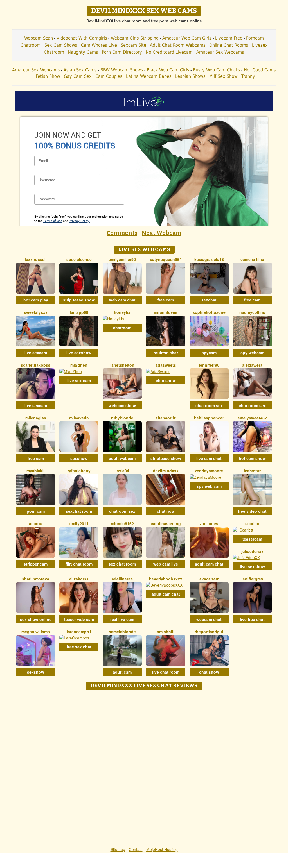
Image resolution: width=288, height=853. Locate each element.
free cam (166, 300)
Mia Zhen (78, 365)
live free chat (252, 619)
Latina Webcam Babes (149, 76)
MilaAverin (79, 418)
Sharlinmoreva (35, 579)
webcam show (122, 405)
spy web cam (209, 486)
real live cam (122, 619)
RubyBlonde (122, 418)
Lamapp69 (79, 312)
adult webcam (122, 458)
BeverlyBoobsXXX (165, 579)
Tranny (248, 76)
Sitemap (118, 849)
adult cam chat (209, 564)
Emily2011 (79, 523)
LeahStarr (252, 470)
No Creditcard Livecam (169, 52)
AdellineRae (122, 579)
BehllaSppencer (209, 418)
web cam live (165, 564)
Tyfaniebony (79, 470)
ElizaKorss (79, 579)
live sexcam (35, 352)
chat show (166, 380)
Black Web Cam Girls (168, 69)
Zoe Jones (209, 523)
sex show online (35, 619)
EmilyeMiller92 (122, 259)
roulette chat (166, 352)
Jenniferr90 (209, 365)
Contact (136, 849)
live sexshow (78, 352)
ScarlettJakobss (35, 365)
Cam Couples (108, 76)
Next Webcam (161, 233)
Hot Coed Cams (260, 69)
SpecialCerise (79, 259)
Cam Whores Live (99, 45)
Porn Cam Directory (122, 52)
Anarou (35, 523)
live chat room (165, 672)
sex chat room (122, 564)
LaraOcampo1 (79, 631)
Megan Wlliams (35, 631)
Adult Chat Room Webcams (178, 45)
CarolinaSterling (166, 523)
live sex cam (79, 380)
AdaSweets (166, 365)
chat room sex (209, 405)
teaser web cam (79, 619)
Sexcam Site (133, 45)
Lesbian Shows (190, 76)
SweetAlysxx (36, 312)
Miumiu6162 (122, 523)
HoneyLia (122, 312)
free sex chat (79, 647)
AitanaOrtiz (166, 418)
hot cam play (35, 300)
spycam (209, 352)
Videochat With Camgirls (82, 38)
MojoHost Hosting (162, 849)
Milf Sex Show (223, 76)
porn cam (36, 511)
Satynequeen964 (166, 259)
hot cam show (252, 458)
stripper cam (36, 564)
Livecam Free (228, 38)
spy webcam (252, 352)
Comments (122, 233)
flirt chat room (79, 564)
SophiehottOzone (209, 312)
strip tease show (79, 300)
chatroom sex (122, 511)
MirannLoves (165, 312)
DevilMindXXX (166, 470)
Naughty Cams (83, 52)
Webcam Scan (38, 38)
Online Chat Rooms (228, 45)
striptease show (165, 458)
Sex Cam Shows (60, 45)
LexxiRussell (36, 259)
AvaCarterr (209, 579)
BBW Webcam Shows (121, 69)
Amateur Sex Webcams (220, 52)
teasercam (252, 539)
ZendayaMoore (209, 470)
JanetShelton (122, 365)
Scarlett (252, 523)
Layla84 (122, 470)
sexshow (78, 458)
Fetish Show (48, 76)
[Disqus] (144, 763)
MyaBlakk (35, 470)
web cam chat (122, 300)
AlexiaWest (252, 365)
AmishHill (165, 631)
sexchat (209, 300)
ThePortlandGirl (209, 631)
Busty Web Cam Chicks (216, 69)
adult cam (122, 672)
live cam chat (209, 458)
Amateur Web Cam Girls (187, 38)
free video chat (252, 511)
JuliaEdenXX (252, 551)
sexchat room (79, 511)
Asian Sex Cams (80, 69)
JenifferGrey (252, 579)
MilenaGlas (35, 418)
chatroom (122, 327)
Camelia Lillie (252, 259)
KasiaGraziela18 (209, 259)
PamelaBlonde (122, 631)
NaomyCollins (252, 312)
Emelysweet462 (252, 418)
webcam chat (209, 619)
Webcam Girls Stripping (135, 38)
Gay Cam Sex (78, 76)
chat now (166, 511)
